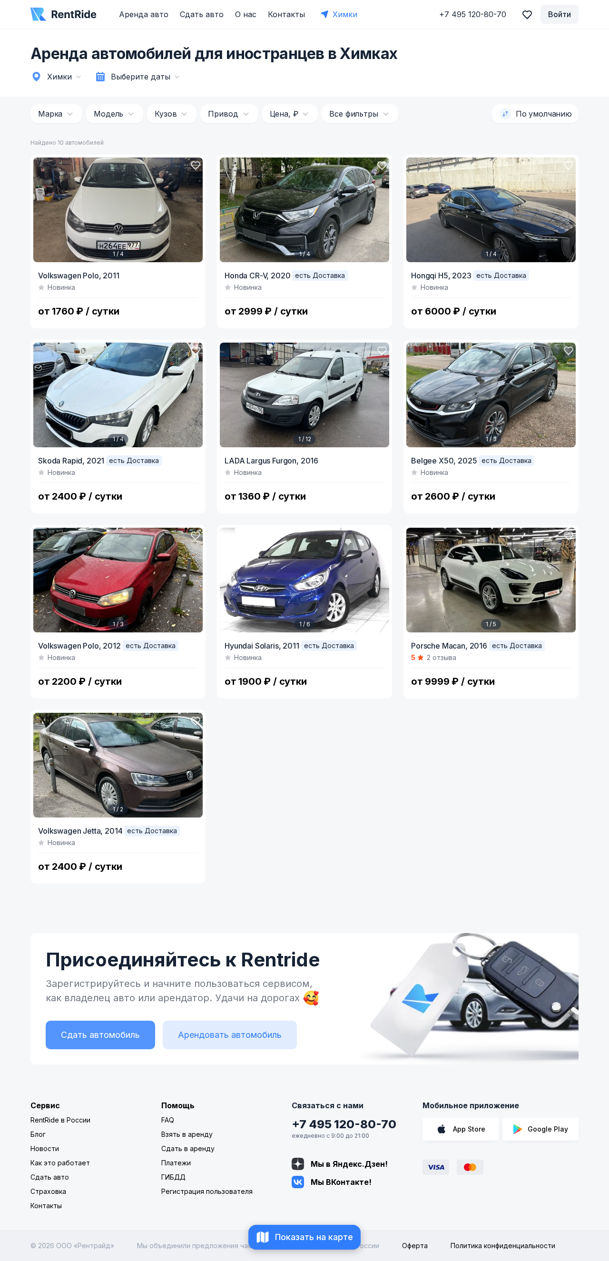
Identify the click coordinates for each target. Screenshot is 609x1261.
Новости (44, 1148)
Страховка (48, 1191)
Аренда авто (143, 14)
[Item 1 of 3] (491, 395)
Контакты (286, 14)
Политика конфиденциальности (503, 1245)
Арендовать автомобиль (230, 1035)
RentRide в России (60, 1120)
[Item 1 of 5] (491, 580)
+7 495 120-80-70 (344, 1124)
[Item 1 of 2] (118, 765)
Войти (559, 14)
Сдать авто (202, 14)
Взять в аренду (187, 1134)
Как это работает (60, 1163)
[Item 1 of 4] (118, 210)
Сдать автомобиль (100, 1035)
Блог (38, 1134)
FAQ (167, 1120)
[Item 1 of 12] (304, 395)
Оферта (415, 1245)
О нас (245, 14)
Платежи (176, 1163)
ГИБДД (173, 1177)
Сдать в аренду (188, 1148)
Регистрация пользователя (207, 1191)
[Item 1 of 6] (304, 580)
